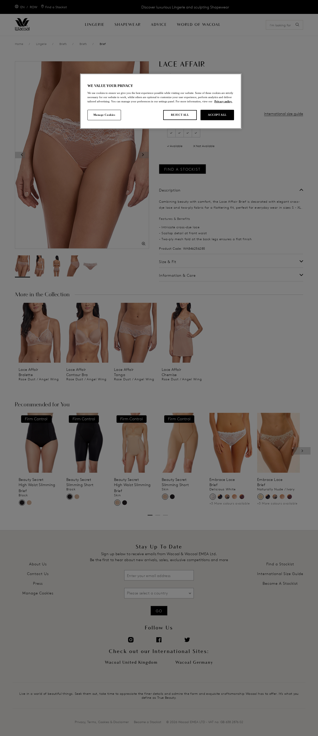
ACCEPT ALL (217, 114)
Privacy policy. (223, 101)
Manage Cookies (104, 114)
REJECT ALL (180, 114)
